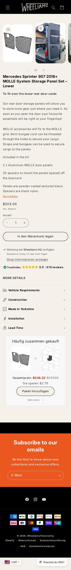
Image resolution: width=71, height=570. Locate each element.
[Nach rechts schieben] (44, 70)
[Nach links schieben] (27, 70)
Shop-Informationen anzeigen (27, 259)
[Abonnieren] (59, 475)
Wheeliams (33, 536)
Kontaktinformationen (42, 546)
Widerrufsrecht (27, 540)
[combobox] (12, 562)
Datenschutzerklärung (53, 540)
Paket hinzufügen (35, 391)
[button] (7, 7)
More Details (10, 196)
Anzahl (7, 215)
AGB (22, 546)
